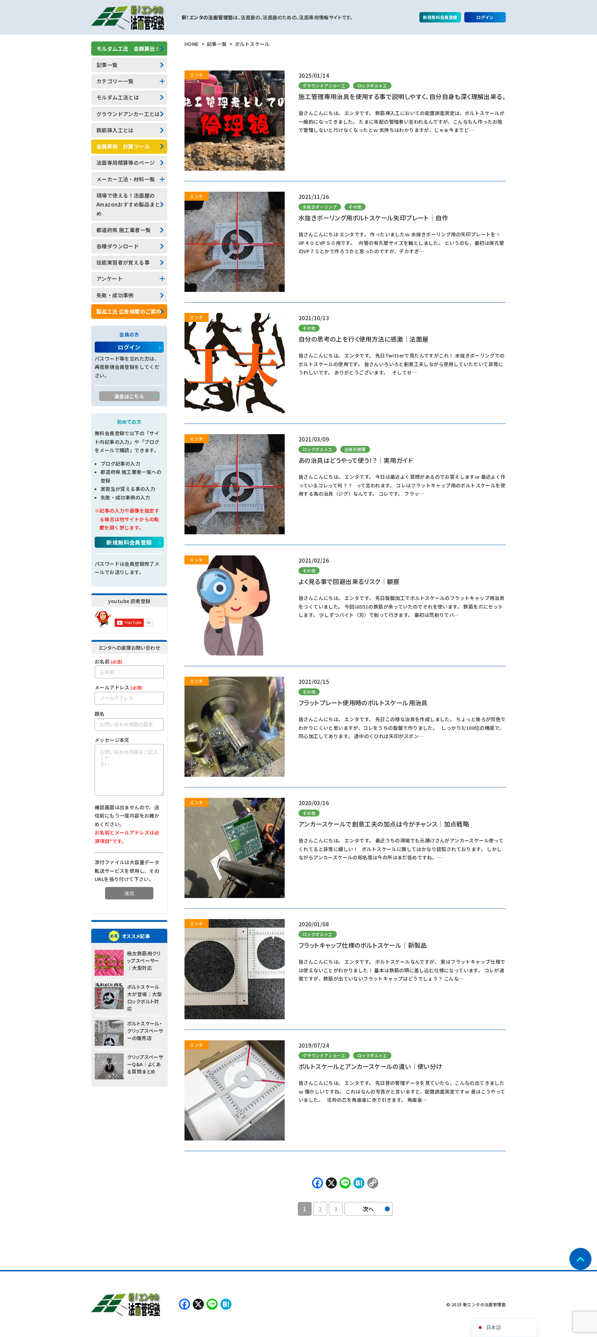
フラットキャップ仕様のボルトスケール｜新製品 (362, 944)
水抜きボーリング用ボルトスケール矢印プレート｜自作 (373, 217)
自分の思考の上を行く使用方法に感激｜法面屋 (363, 338)
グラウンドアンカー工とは (128, 113)
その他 (355, 207)
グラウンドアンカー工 (324, 85)
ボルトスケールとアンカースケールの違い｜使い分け (370, 1066)
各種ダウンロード (117, 246)
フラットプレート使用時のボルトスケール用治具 (363, 702)
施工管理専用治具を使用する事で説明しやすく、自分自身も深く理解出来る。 (401, 96)
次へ (368, 1209)
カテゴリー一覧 (115, 81)
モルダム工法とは (117, 97)
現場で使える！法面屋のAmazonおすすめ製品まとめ (128, 204)
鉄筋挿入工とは (115, 130)
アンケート (109, 278)
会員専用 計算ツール (123, 146)
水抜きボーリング (320, 207)
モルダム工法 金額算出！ (128, 48)
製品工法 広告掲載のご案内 (128, 311)
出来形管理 (355, 449)
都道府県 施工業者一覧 (123, 229)
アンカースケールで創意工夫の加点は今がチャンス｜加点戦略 (383, 823)
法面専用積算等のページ (125, 162)
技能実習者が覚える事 (123, 262)
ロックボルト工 (372, 85)
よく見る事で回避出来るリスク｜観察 (349, 581)
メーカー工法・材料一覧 (125, 179)
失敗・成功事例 (115, 295)
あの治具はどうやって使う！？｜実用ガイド (355, 460)
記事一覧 (107, 64)
